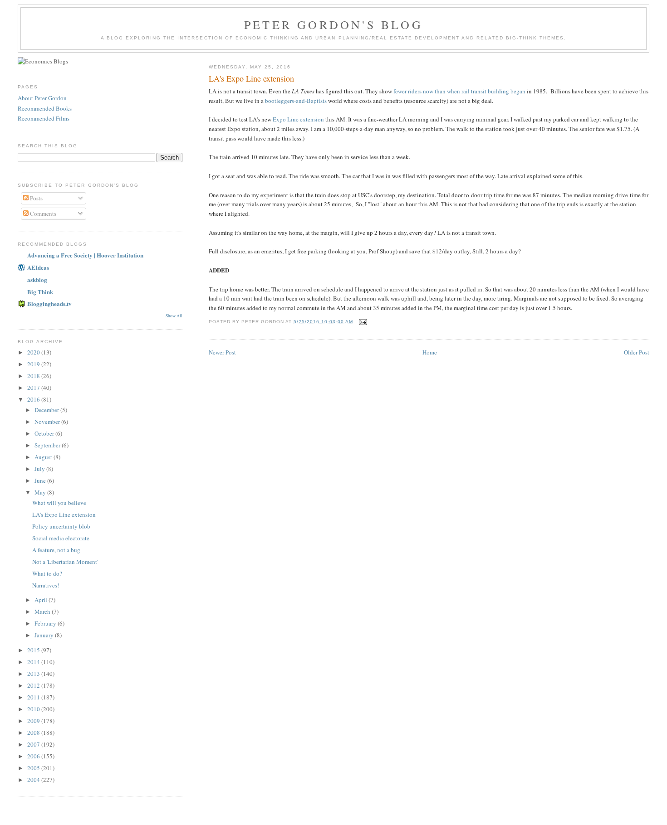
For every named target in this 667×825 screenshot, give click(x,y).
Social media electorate (60, 538)
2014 (34, 662)
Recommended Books (45, 108)
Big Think (40, 291)
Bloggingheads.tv (49, 303)
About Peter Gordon (42, 98)
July (40, 469)
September (48, 445)
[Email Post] (363, 321)
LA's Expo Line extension (64, 514)
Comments (42, 213)
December (47, 410)
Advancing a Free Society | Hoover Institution (85, 255)
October (44, 433)
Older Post (636, 352)
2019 (34, 364)
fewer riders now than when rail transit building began (459, 91)
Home (429, 352)
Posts (36, 198)
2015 (34, 650)
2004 (34, 780)
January (44, 635)
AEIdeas (38, 267)
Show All (174, 316)
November (47, 421)
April (41, 600)
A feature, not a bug (56, 550)
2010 (34, 709)
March (43, 611)
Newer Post (222, 352)
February (46, 623)
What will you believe (59, 503)
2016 (34, 399)
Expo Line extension (298, 119)
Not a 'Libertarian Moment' (65, 562)
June (40, 480)
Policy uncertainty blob (61, 526)
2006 (34, 756)
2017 (34, 387)
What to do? (47, 573)
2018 (34, 376)
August (44, 457)
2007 (34, 744)
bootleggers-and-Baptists (296, 101)
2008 (34, 732)
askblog (37, 279)
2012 (34, 685)
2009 (34, 721)
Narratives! (45, 585)
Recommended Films (43, 118)
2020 (34, 352)
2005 (34, 768)
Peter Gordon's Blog (333, 24)
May (40, 492)
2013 (34, 674)
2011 (34, 697)
